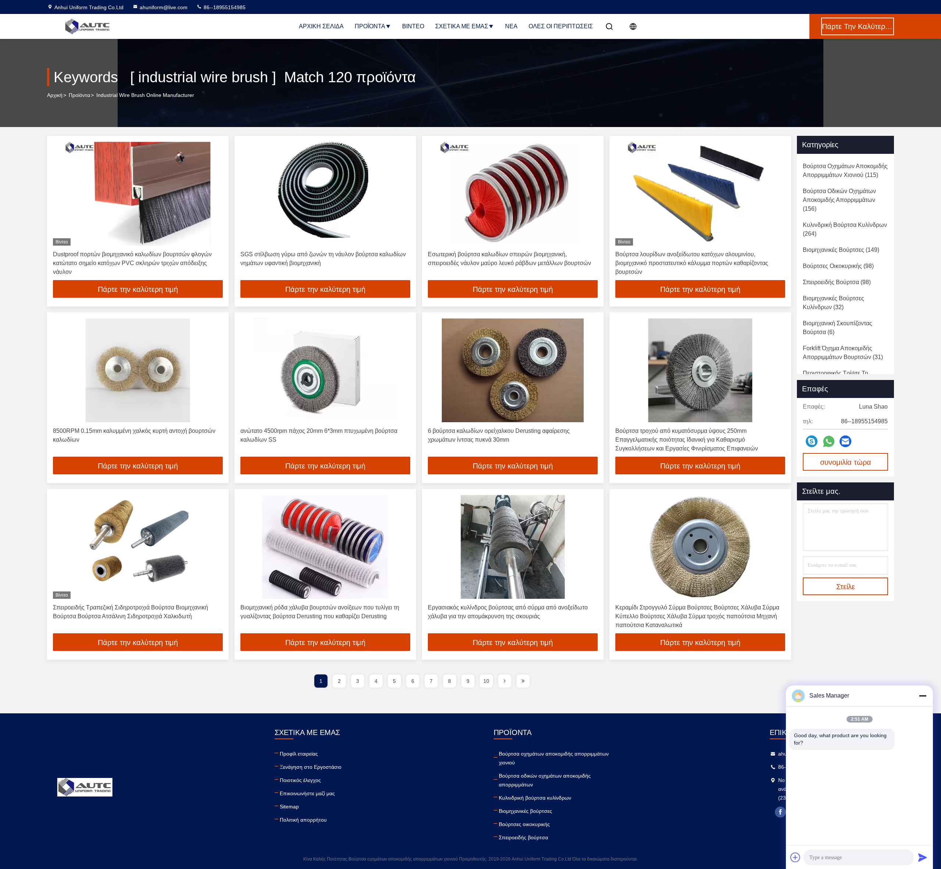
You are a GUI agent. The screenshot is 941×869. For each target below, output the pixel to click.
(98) (838, 266)
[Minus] (922, 695)
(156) (839, 200)
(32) (833, 302)
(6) (837, 327)
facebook (780, 812)
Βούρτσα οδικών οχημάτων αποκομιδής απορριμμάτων (545, 780)
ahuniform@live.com (163, 7)
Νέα (511, 26)
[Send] (923, 857)
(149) (841, 250)
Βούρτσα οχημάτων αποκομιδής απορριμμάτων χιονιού (554, 758)
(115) (845, 170)
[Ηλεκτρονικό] (845, 441)
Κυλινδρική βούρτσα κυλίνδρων (535, 798)
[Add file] (795, 857)
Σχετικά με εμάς (461, 26)
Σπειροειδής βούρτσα (523, 837)
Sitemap (289, 807)
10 (486, 681)
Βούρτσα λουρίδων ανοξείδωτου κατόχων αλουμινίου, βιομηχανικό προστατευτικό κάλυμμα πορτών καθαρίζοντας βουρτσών (691, 263)
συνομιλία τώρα (845, 462)
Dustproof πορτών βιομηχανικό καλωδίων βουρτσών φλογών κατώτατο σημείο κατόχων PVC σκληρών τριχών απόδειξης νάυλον (132, 263)
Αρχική (54, 95)
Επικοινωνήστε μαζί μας (307, 793)
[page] (504, 681)
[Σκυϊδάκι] (811, 441)
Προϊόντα (370, 26)
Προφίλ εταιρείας (299, 754)
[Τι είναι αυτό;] (828, 441)
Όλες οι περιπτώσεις (561, 26)
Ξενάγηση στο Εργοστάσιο (310, 767)
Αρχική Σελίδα (321, 26)
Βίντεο (413, 26)
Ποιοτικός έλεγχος (300, 780)
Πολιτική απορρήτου (303, 820)
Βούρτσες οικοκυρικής (524, 824)
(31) (843, 352)
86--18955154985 (224, 7)
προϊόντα (79, 95)
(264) (845, 229)
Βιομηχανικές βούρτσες (525, 811)
